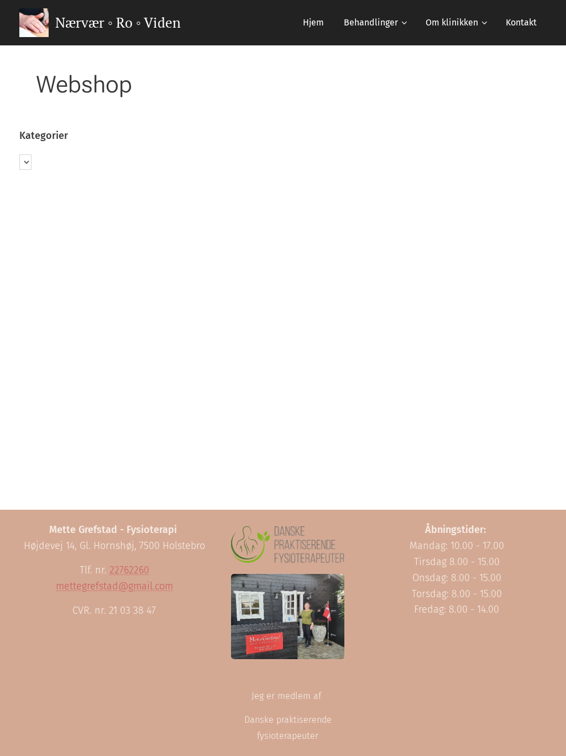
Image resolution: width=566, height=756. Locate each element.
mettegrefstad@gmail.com (114, 586)
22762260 (129, 570)
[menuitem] (313, 22)
